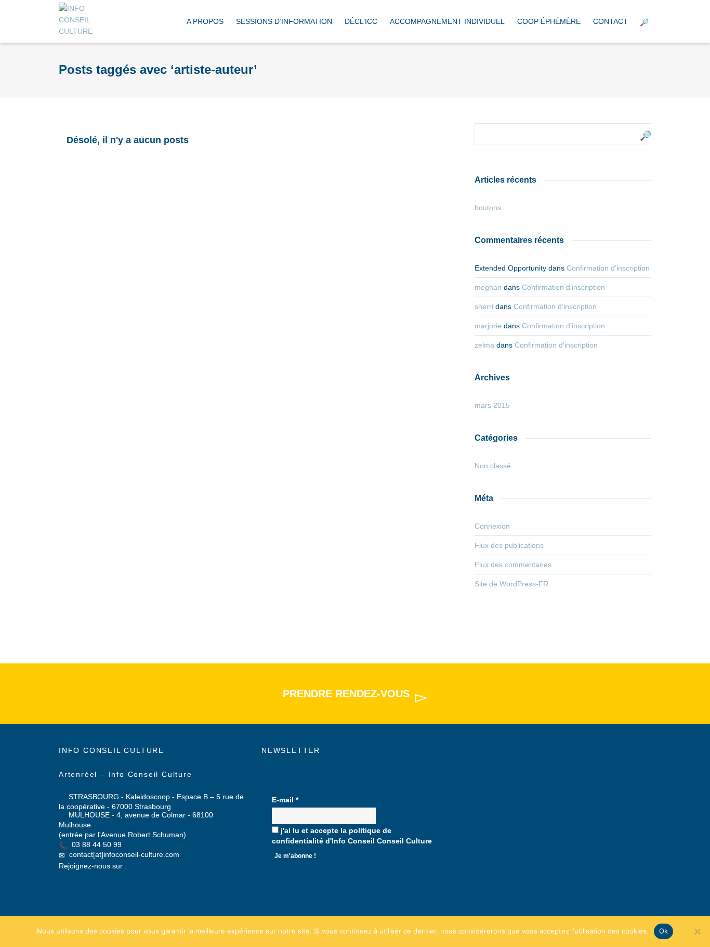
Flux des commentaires (513, 564)
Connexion (492, 526)
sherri (484, 306)
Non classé (493, 466)
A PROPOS (205, 21)
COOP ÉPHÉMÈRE (549, 21)
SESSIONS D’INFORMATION (284, 21)
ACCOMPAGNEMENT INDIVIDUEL (447, 21)
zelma (484, 345)
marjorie (488, 326)
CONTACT (610, 21)
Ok (663, 931)
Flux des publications (509, 545)
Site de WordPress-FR (511, 584)
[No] (697, 931)
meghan (488, 287)
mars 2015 (492, 405)
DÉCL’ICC (361, 21)
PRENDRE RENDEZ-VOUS (346, 693)
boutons (488, 207)
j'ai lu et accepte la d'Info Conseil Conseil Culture (352, 835)
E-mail (285, 800)
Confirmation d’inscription (608, 268)
